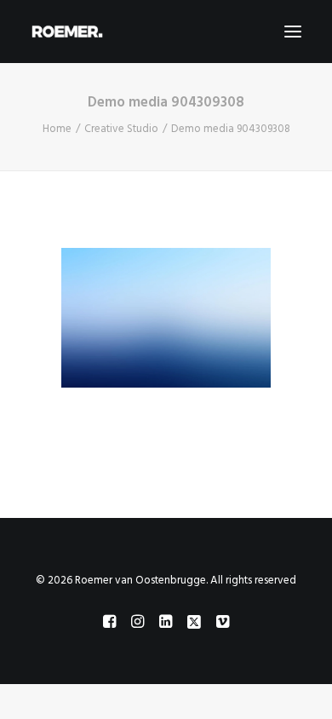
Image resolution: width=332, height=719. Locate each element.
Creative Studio (121, 129)
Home (57, 129)
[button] (293, 31)
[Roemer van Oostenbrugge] (166, 31)
